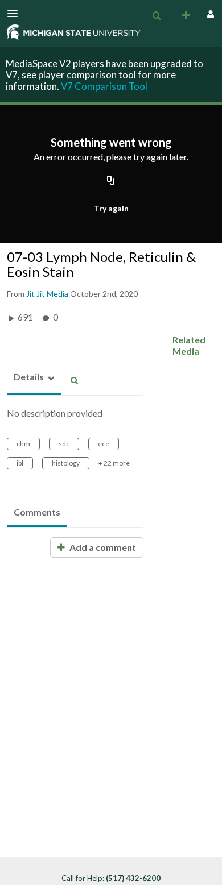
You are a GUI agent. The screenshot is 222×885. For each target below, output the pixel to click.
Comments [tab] (37, 511)
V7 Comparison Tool (104, 86)
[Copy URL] (111, 181)
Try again (111, 208)
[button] (16, 14)
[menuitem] (156, 16)
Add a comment (102, 547)
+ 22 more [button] (114, 463)
